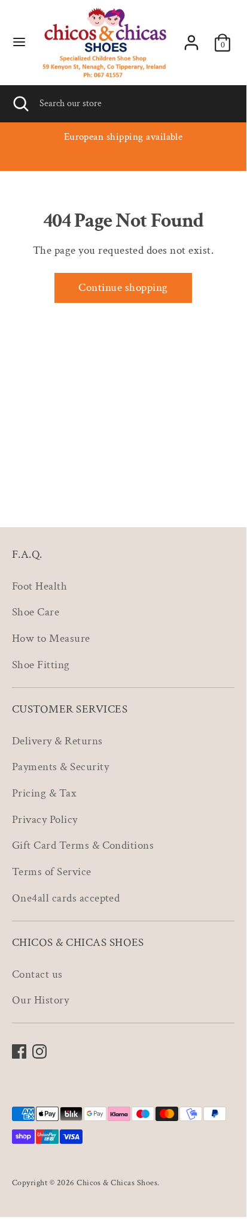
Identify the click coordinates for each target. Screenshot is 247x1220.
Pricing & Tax (44, 793)
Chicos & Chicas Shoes (117, 1182)
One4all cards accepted (66, 898)
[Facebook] (19, 1051)
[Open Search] (20, 103)
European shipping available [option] (123, 136)
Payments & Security (60, 766)
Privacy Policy (45, 819)
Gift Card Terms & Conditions (83, 845)
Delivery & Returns (57, 741)
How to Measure (51, 638)
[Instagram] (39, 1051)
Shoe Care (35, 612)
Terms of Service (52, 871)
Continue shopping (122, 287)
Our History (40, 1000)
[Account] (191, 39)
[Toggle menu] (19, 43)
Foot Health (39, 586)
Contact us (37, 974)
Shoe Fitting (41, 664)
